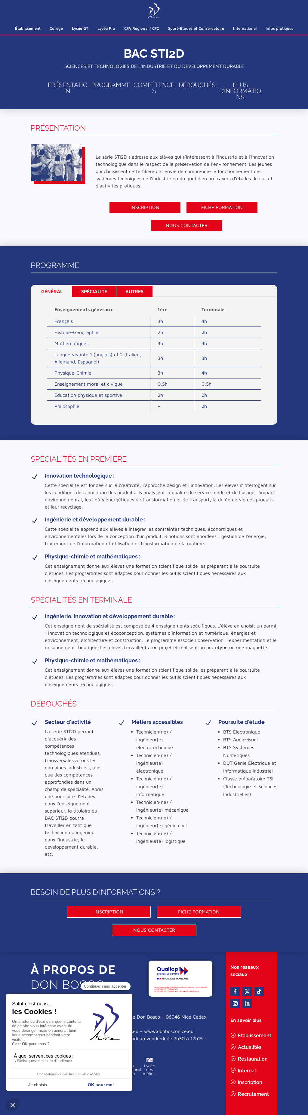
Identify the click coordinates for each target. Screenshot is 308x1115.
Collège (56, 28)
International (245, 28)
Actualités (249, 1047)
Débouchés (197, 85)
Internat (247, 1071)
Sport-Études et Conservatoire (196, 28)
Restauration (253, 1059)
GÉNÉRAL (52, 291)
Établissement (28, 28)
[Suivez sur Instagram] (235, 1003)
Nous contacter (187, 225)
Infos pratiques (279, 28)
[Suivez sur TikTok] (259, 991)
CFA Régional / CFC (141, 28)
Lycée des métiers (149, 1070)
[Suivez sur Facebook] (235, 991)
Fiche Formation (222, 207)
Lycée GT (80, 28)
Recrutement (253, 1094)
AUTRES (134, 291)
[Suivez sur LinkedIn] (247, 1003)
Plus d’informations (240, 91)
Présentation (68, 88)
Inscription (145, 207)
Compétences (154, 88)
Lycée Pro (106, 28)
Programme (110, 85)
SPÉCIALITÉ (94, 291)
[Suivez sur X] (247, 991)
